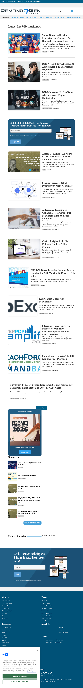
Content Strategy (46, 603)
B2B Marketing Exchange (33, 1)
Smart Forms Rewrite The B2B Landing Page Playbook (58, 357)
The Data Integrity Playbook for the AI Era (29, 487)
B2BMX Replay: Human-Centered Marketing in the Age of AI (28, 512)
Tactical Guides (6, 630)
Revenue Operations (47, 616)
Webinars (20, 491)
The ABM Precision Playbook (27, 475)
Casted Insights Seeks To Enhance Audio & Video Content (55, 244)
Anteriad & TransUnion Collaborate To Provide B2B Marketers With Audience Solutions (57, 214)
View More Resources (32, 523)
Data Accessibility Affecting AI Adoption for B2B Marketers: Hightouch (58, 66)
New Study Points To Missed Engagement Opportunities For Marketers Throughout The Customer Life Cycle (41, 386)
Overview (61, 627)
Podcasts (4, 613)
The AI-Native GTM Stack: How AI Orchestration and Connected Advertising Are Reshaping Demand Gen (29, 499)
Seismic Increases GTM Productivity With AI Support (57, 184)
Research (4, 632)
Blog (44, 169)
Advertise (20, 1)
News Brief (46, 79)
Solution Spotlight (48, 257)
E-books (4, 640)
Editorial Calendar (63, 632)
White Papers (21, 478)
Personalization (45, 611)
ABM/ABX (44, 601)
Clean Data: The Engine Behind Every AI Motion (29, 463)
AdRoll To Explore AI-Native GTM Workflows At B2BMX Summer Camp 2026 (57, 156)
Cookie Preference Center (20, 681)
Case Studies (46, 197)
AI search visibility (18, 17)
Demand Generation (47, 606)
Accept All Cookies (20, 676)
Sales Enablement (46, 618)
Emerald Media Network (8, 1)
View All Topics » (46, 621)
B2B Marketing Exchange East (54, 642)
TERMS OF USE (40, 681)
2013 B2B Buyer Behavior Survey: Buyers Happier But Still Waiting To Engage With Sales (53, 273)
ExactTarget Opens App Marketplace (51, 300)
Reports (20, 467)
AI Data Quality (59, 17)
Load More (41, 408)
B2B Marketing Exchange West (54, 640)
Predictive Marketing (47, 613)
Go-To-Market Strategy (47, 608)
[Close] (37, 650)
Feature (45, 51)
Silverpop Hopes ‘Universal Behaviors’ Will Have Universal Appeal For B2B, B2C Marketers (56, 330)
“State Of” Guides (6, 627)
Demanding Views (47, 108)
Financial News (6, 606)
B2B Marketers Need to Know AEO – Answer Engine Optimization (57, 95)
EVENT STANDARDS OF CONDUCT (52, 679)
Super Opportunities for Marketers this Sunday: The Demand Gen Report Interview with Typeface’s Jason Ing (58, 39)
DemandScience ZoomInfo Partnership (39, 17)
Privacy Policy (31, 672)
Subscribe (4, 618)
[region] (20, 667)
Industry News (47, 229)
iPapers (4, 645)
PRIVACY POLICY (50, 681)
